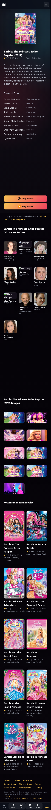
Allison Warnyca (10, 301)
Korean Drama (10, 784)
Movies (7, 780)
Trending (38, 787)
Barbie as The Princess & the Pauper (12, 548)
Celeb (30, 807)
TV (21, 807)
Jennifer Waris (24, 250)
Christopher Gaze (23, 309)
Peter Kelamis (39, 282)
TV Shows (16, 780)
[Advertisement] (25, 166)
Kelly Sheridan (9, 256)
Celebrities (28, 780)
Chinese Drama (25, 784)
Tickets (46, 807)
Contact (33, 798)
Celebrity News (24, 787)
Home (4, 807)
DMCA (7, 796)
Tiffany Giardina (10, 282)
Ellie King (22, 272)
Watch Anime (9, 787)
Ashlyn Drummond (8, 336)
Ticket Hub (42, 798)
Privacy (25, 798)
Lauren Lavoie (39, 308)
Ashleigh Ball (39, 256)
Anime (38, 784)
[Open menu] (46, 4)
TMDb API (16, 798)
